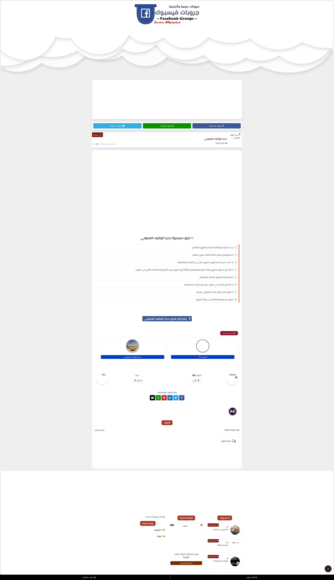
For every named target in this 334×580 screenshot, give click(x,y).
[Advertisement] (167, 99)
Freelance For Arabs (220, 561)
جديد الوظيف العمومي (132, 357)
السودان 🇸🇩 (202, 357)
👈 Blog (160, 536)
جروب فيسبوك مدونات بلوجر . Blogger (186, 555)
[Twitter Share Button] (175, 397)
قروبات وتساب (166, 126)
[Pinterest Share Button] (170, 397)
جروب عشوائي (87, 577)
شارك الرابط (220, 143)
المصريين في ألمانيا (220, 529)
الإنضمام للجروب (186, 563)
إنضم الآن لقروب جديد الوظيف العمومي (165, 318)
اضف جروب (250, 577)
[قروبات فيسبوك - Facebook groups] (167, 14)
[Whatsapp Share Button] (158, 397)
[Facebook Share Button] (181, 397)
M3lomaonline (222, 545)
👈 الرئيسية (158, 530)
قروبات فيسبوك (215, 126)
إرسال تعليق (99, 430)
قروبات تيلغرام (116, 126)
